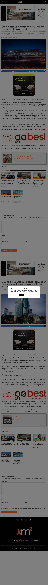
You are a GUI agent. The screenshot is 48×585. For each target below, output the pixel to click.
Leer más (27, 295)
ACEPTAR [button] (22, 295)
